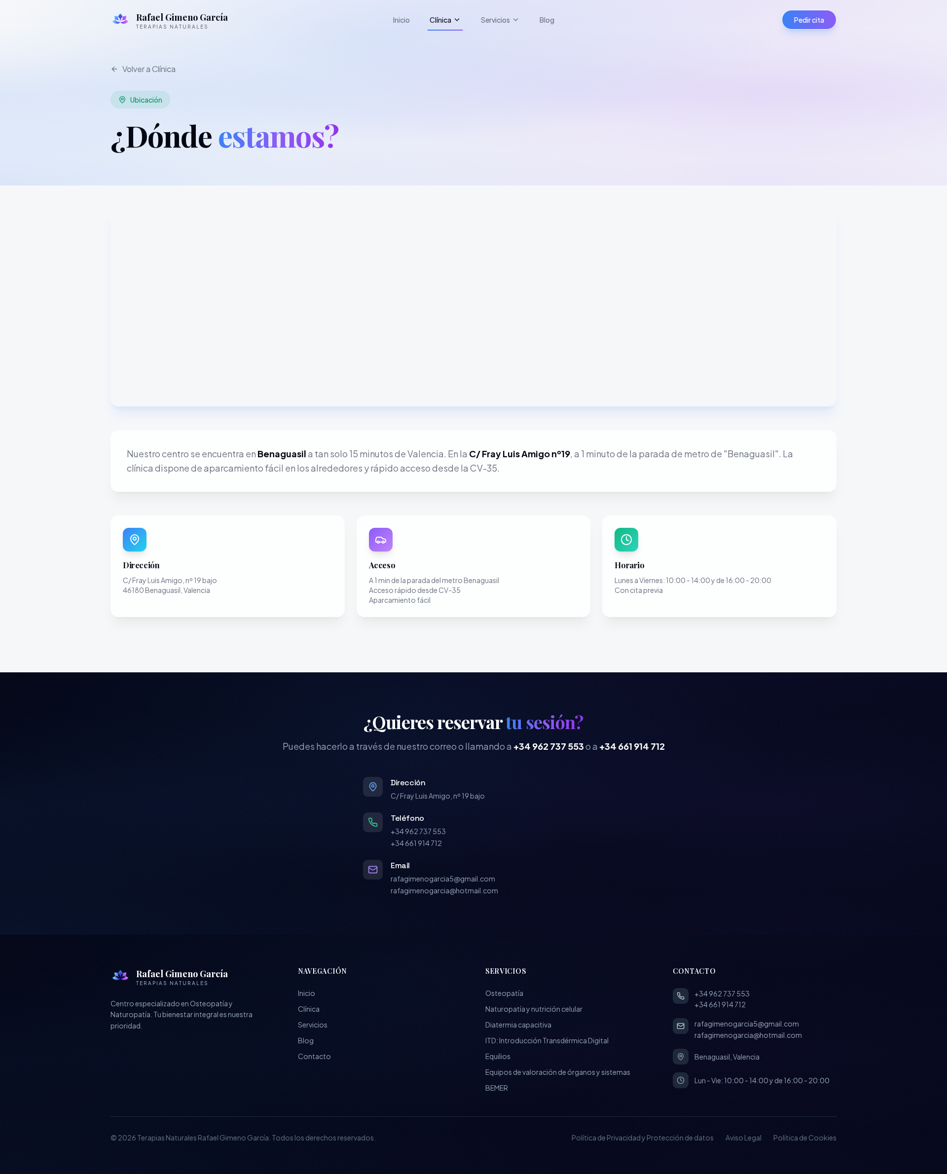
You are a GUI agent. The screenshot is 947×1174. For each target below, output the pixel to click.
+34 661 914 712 (632, 746)
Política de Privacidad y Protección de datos (643, 1137)
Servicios (495, 19)
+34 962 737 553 (548, 746)
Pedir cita (809, 19)
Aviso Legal (744, 1137)
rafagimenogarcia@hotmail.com (444, 890)
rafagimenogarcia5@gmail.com (443, 878)
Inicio (401, 19)
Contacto (314, 1056)
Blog (547, 19)
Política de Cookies (805, 1137)
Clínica (440, 19)
